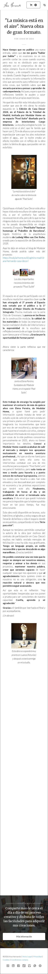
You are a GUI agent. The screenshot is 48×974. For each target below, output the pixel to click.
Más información (24, 936)
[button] (33, 5)
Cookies (6, 960)
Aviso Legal (27, 956)
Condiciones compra (19, 960)
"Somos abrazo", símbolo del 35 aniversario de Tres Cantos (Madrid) (24, 873)
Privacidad (37, 956)
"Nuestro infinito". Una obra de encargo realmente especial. (24, 813)
